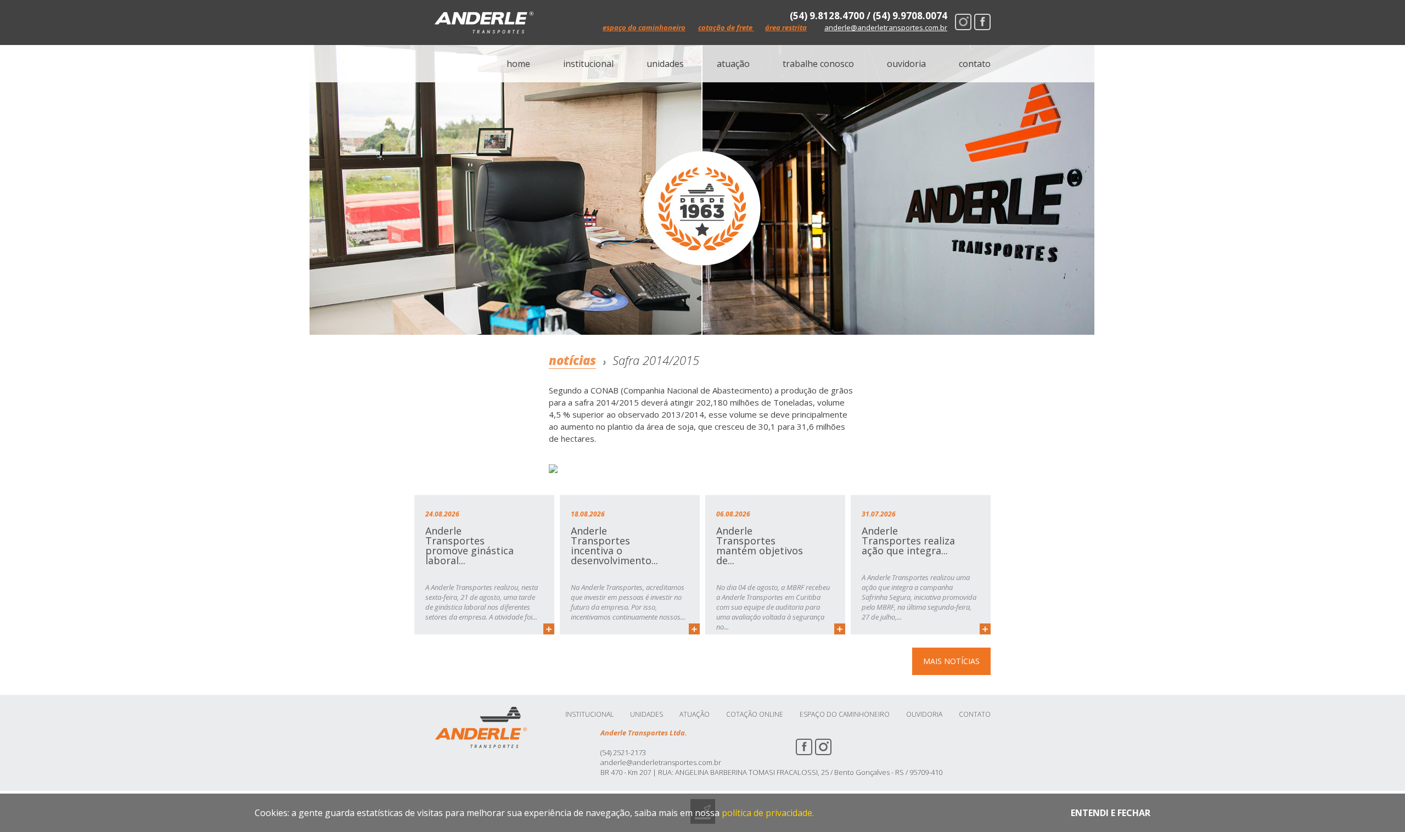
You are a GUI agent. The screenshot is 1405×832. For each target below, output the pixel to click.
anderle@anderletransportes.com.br (885, 27)
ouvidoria (906, 64)
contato (975, 64)
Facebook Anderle (982, 22)
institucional (588, 64)
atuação (733, 64)
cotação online (754, 714)
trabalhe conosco (818, 64)
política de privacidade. (768, 813)
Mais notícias (951, 661)
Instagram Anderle (963, 22)
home (518, 64)
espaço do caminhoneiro (644, 27)
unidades (665, 64)
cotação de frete (726, 27)
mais (548, 628)
